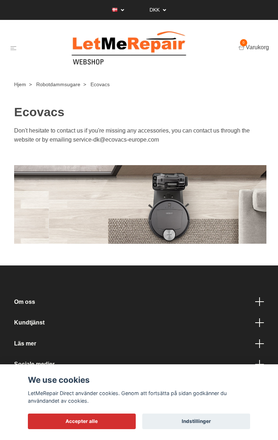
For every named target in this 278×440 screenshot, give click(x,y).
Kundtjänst (29, 322)
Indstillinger (196, 421)
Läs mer (25, 343)
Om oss (24, 302)
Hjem (20, 84)
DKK (155, 10)
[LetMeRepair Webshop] (129, 48)
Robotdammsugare (58, 84)
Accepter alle (82, 421)
